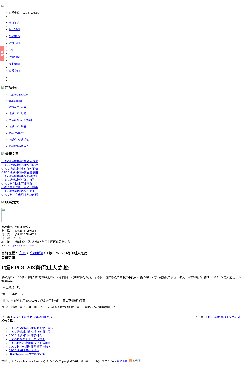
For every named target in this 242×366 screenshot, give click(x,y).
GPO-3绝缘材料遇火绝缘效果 (19, 176)
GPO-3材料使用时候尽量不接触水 (30, 346)
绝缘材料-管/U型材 (20, 119)
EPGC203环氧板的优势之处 (223, 316)
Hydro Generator (18, 94)
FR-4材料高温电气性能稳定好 (27, 354)
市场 (11, 50)
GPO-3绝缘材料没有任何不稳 (19, 168)
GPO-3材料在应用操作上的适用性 (30, 342)
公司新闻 (14, 43)
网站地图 (122, 361)
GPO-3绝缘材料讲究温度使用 (19, 172)
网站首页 (14, 22)
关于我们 (14, 29)
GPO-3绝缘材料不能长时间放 (19, 164)
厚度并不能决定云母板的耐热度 (32, 316)
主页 (22, 253)
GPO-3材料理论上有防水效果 (19, 187)
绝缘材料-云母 (17, 106)
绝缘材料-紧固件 (19, 146)
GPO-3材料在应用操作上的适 (19, 194)
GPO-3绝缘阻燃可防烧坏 (24, 350)
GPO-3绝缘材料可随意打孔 (18, 179)
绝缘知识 (14, 56)
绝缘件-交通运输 (19, 139)
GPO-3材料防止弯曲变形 (16, 183)
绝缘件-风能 (16, 133)
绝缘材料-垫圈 (17, 126)
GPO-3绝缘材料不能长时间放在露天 (31, 328)
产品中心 (14, 36)
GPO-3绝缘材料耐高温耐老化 (19, 161)
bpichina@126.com (23, 245)
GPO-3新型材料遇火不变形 (18, 190)
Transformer (15, 100)
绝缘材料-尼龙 (17, 113)
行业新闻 (14, 63)
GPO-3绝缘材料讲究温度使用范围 (30, 331)
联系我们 (14, 70)
